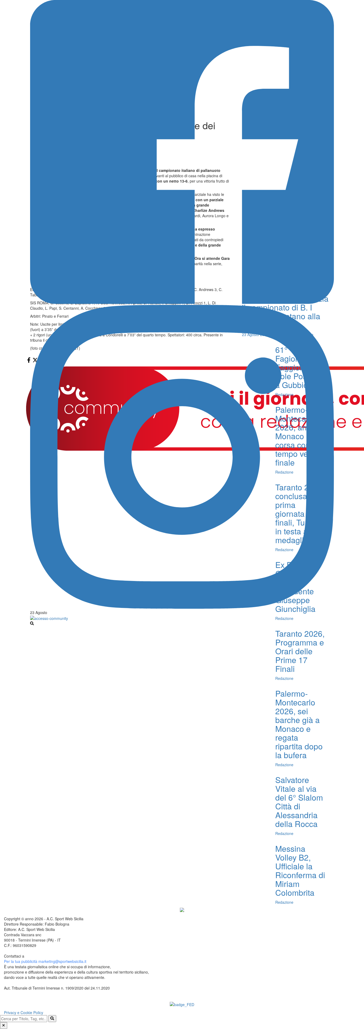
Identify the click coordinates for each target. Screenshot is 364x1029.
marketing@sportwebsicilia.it (62, 961)
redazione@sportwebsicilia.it (49, 956)
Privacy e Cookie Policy (23, 1012)
